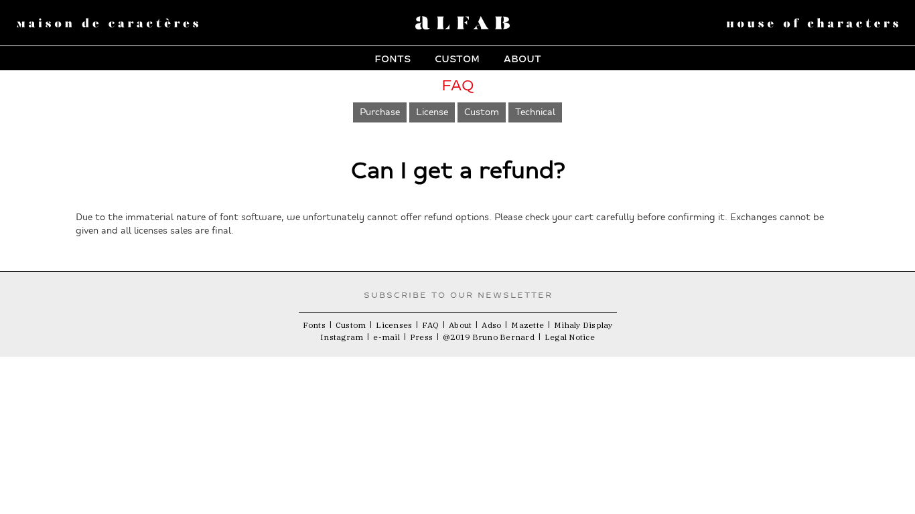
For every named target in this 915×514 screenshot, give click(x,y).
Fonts (392, 57)
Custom (457, 57)
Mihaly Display (583, 325)
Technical (535, 112)
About (522, 57)
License (432, 112)
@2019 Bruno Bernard (489, 337)
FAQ (430, 325)
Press (421, 337)
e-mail (386, 337)
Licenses (394, 325)
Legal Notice (570, 337)
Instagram (341, 337)
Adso (491, 325)
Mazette (527, 325)
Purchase (380, 112)
